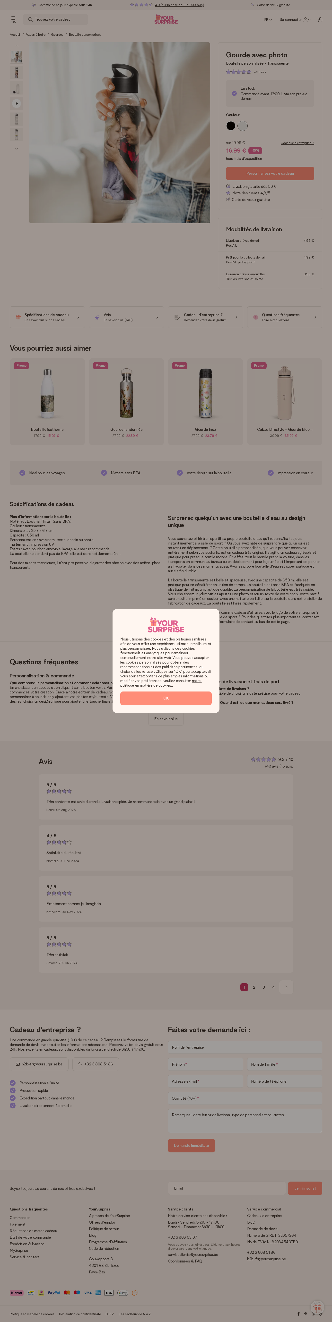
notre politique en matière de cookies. (161, 683)
